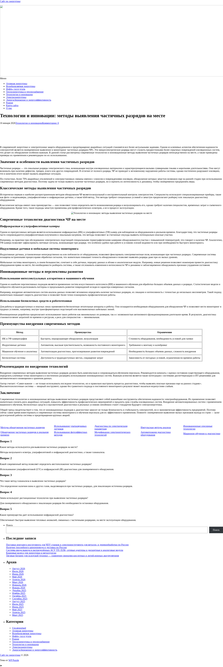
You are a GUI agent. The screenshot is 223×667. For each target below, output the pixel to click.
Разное (9, 102)
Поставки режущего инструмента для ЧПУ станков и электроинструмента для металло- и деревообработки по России (67, 544)
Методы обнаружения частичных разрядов (22, 427)
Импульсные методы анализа (156, 427)
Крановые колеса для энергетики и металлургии (31, 553)
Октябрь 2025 (19, 596)
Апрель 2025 (18, 612)
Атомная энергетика (16, 83)
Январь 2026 (18, 587)
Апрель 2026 (18, 579)
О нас (9, 108)
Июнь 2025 (18, 607)
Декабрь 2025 (19, 590)
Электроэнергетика (16, 97)
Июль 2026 (18, 571)
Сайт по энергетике (10, 1)
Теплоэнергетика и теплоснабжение (25, 91)
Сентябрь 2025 (19, 598)
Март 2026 (17, 582)
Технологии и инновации (19, 94)
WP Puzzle (13, 660)
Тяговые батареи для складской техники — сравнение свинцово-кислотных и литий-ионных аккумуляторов (62, 555)
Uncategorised (19, 628)
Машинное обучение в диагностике (201, 433)
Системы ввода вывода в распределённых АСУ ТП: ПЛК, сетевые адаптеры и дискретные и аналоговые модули (64, 550)
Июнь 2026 (18, 574)
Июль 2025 (18, 604)
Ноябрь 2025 (18, 593)
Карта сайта (12, 105)
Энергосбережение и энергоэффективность (28, 100)
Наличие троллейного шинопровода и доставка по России (36, 547)
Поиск (9, 525)
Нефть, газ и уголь (15, 89)
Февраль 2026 (19, 585)
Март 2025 (17, 615)
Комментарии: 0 (50, 123)
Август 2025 (18, 601)
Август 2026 (18, 568)
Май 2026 (17, 576)
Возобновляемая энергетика (20, 86)
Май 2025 (17, 609)
